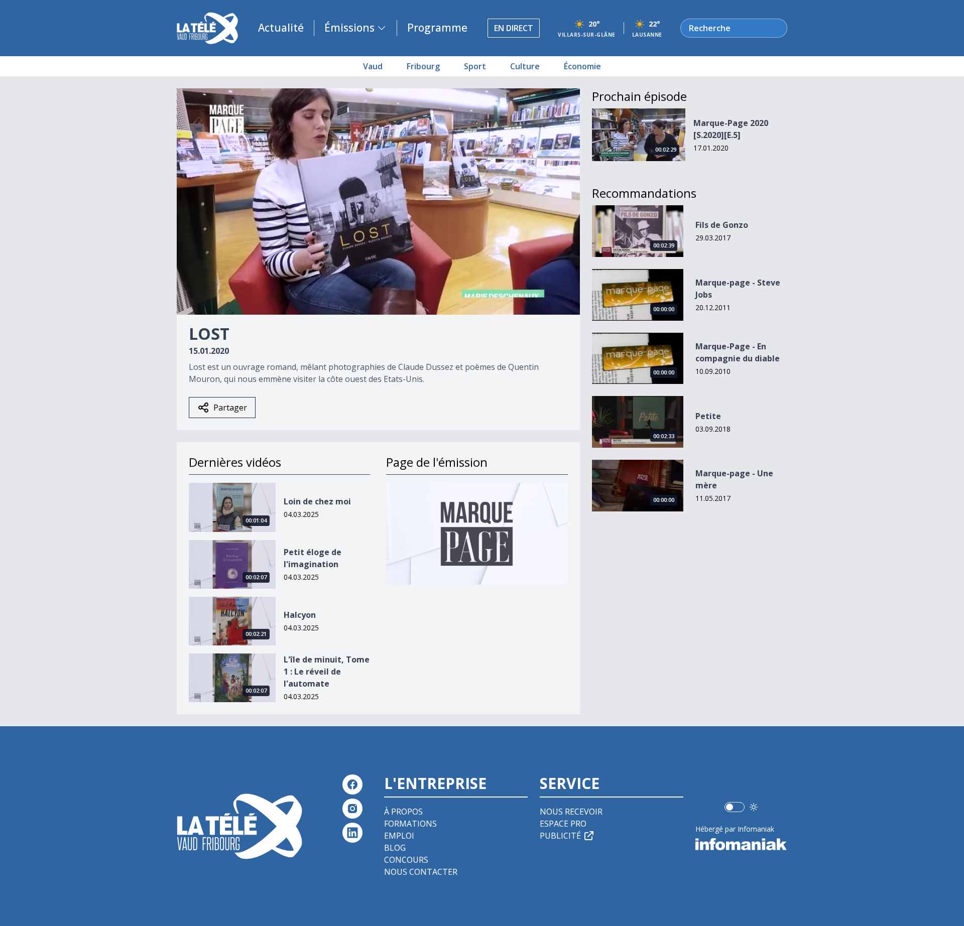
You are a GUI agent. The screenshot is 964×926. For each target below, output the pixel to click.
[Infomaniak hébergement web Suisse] (741, 844)
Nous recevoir (571, 811)
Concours (406, 859)
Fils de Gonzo (721, 224)
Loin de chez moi (317, 501)
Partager (230, 407)
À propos (403, 811)
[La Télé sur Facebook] (352, 784)
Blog (395, 847)
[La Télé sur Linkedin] (352, 833)
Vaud (373, 66)
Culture (525, 66)
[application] (378, 201)
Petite (708, 416)
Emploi (399, 835)
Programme (437, 28)
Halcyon (300, 614)
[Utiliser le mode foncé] (754, 807)
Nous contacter (420, 871)
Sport (475, 66)
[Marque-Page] (476, 534)
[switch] (735, 807)
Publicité (560, 835)
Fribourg (423, 66)
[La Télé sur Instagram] (352, 809)
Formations (410, 823)
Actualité (281, 28)
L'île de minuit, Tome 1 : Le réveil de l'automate (327, 671)
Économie (582, 66)
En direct (513, 28)
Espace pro (563, 823)
